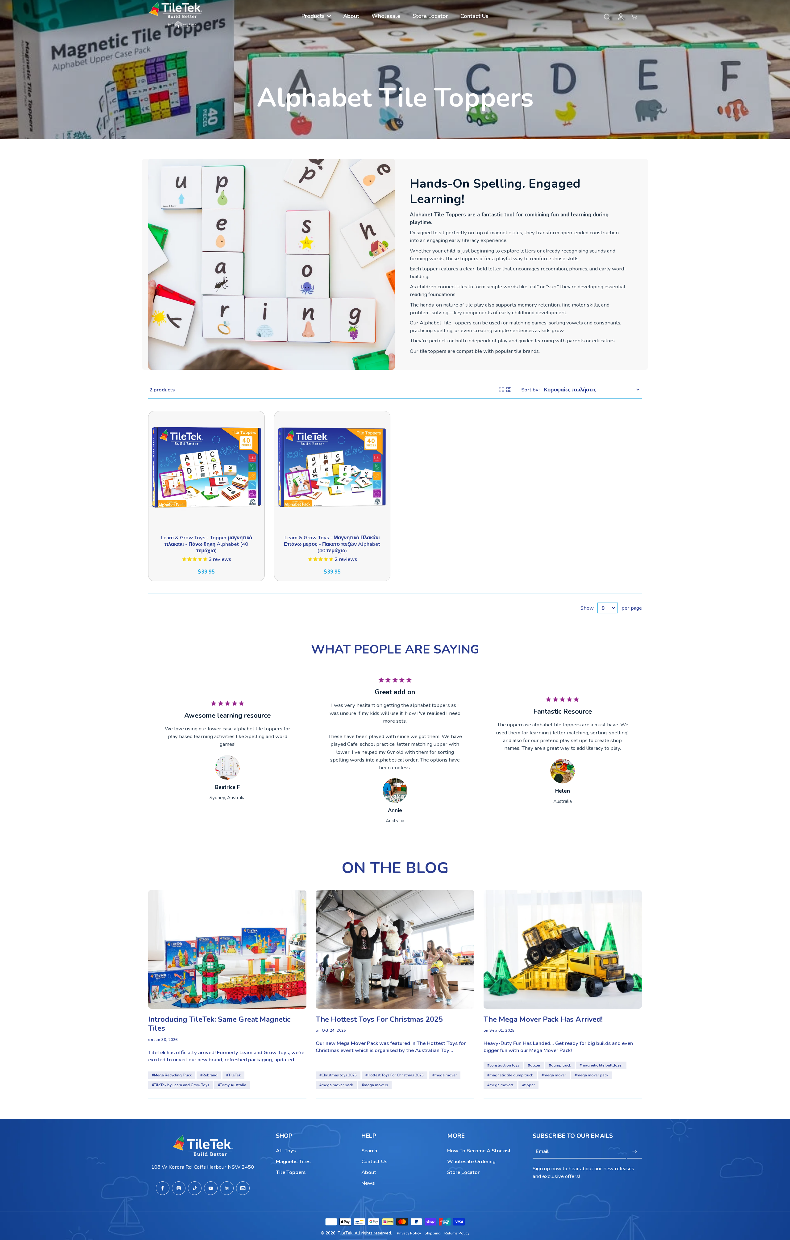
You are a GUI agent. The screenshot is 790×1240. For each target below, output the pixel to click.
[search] (606, 16)
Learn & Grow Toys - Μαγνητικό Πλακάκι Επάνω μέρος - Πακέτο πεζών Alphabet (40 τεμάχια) (332, 544)
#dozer (534, 1065)
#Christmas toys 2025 (338, 1075)
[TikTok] (195, 1188)
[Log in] (620, 16)
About (368, 1172)
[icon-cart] (634, 16)
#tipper (528, 1085)
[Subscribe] (634, 1152)
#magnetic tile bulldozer (601, 1065)
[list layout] (501, 389)
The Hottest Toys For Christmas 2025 (379, 1019)
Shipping (433, 1233)
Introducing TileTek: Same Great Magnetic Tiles (219, 1024)
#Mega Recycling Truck (172, 1075)
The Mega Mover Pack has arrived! (543, 1019)
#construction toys (503, 1065)
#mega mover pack (336, 1085)
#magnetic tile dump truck (510, 1075)
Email (542, 1151)
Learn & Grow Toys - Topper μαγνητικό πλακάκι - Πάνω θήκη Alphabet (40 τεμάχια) (206, 544)
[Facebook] (162, 1188)
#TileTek (233, 1075)
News (368, 1183)
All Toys (286, 1150)
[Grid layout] (509, 389)
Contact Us (374, 1161)
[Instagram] (178, 1188)
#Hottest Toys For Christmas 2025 (394, 1075)
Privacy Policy (409, 1233)
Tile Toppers (291, 1172)
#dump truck (560, 1065)
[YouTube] (211, 1188)
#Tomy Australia (232, 1085)
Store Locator (463, 1172)
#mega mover (444, 1075)
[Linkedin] (227, 1188)
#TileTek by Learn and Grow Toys (180, 1085)
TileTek (345, 1233)
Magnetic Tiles (293, 1161)
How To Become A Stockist (479, 1150)
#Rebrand (209, 1075)
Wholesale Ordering (471, 1161)
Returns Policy (456, 1233)
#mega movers (375, 1085)
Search (369, 1150)
